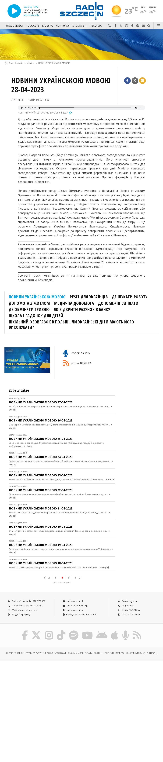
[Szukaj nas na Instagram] (49, 631)
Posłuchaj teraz (129, 601)
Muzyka (47, 25)
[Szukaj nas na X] (36, 631)
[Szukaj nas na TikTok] (61, 631)
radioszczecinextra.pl (77, 605)
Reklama (96, 25)
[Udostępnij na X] (135, 80)
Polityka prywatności (114, 653)
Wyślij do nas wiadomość (143, 25)
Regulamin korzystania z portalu (85, 653)
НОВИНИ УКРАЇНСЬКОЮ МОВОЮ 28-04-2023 (61, 85)
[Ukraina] (81, 44)
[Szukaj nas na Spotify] (73, 631)
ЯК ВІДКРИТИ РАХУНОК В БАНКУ (82, 309)
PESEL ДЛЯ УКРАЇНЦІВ (89, 297)
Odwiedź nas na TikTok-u (132, 25)
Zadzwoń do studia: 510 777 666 (28, 601)
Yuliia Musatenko (39, 100)
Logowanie (127, 605)
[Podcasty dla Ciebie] (125, 631)
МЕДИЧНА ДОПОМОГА (74, 303)
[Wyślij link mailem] (142, 80)
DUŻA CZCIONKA (130, 610)
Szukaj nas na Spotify (138, 25)
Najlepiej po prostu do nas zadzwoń (110, 25)
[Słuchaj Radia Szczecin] (14, 11)
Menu (158, 25)
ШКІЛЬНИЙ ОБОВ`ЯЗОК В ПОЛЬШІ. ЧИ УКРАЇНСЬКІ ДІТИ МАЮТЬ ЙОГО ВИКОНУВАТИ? (71, 324)
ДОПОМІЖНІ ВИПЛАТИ (118, 303)
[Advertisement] (42, 687)
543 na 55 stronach (62, 582)
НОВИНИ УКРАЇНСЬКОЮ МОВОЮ (54, 63)
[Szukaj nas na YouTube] (87, 631)
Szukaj (149, 25)
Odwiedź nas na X (121, 25)
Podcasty (32, 25)
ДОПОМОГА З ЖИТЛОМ (29, 303)
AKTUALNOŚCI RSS (81, 362)
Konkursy (62, 25)
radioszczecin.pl (74, 601)
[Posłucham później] (70, 112)
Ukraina (30, 63)
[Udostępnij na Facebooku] (127, 80)
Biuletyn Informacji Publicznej (81, 614)
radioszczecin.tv (74, 610)
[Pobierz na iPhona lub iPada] (114, 631)
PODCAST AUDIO (80, 353)
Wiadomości (14, 25)
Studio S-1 (79, 25)
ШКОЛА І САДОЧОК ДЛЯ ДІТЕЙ (36, 316)
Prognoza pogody (20, 614)
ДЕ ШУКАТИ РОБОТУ (129, 297)
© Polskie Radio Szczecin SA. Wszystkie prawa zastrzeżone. (36, 653)
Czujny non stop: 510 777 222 (26, 605)
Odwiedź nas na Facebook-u (115, 25)
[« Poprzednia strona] (45, 577)
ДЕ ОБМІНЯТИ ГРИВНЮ (29, 309)
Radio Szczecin (16, 63)
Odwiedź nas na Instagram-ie (126, 25)
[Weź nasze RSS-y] (137, 631)
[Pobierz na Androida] (102, 631)
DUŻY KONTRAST (130, 614)
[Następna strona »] (79, 577)
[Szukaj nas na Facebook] (25, 631)
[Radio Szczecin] (81, 11)
